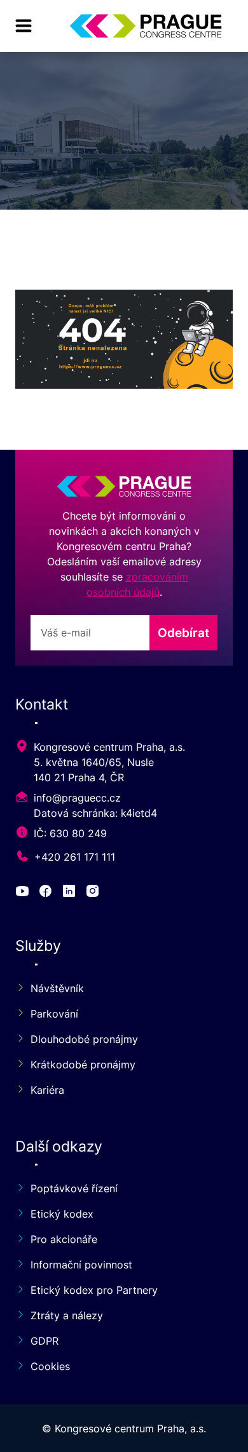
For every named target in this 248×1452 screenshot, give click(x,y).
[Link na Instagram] (94, 893)
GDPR (45, 1340)
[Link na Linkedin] (71, 893)
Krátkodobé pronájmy (83, 1064)
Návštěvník (57, 988)
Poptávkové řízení (74, 1188)
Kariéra (47, 1090)
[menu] (23, 26)
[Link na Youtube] (24, 893)
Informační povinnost (81, 1264)
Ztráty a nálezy (67, 1315)
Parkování (54, 1013)
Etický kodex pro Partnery (94, 1290)
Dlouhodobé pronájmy (84, 1039)
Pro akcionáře (64, 1239)
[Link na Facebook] (47, 893)
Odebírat (183, 632)
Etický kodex (62, 1213)
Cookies (50, 1366)
